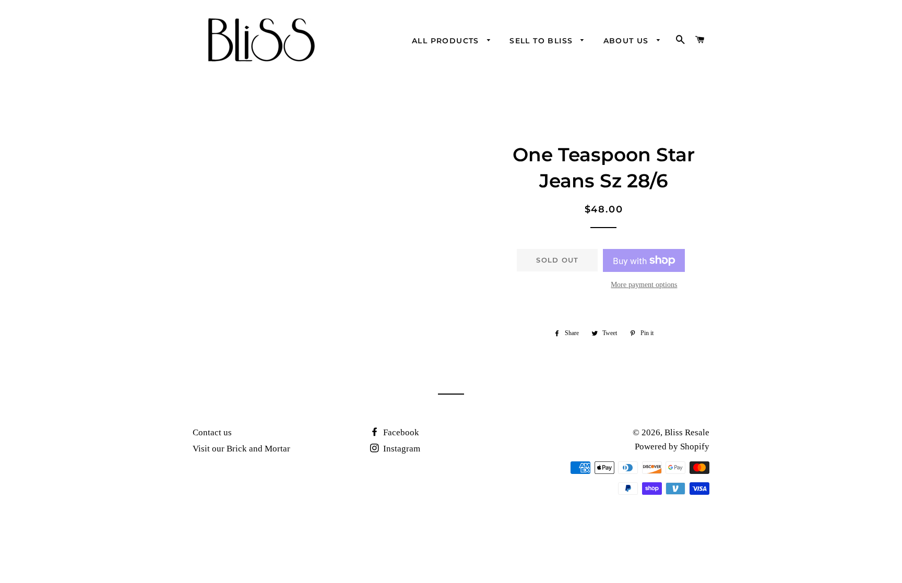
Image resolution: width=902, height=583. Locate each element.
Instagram (400, 449)
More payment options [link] (644, 285)
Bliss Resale (686, 432)
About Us (627, 40)
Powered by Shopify (672, 446)
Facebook (400, 432)
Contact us (212, 432)
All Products (447, 40)
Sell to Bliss (542, 40)
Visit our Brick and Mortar (241, 449)
